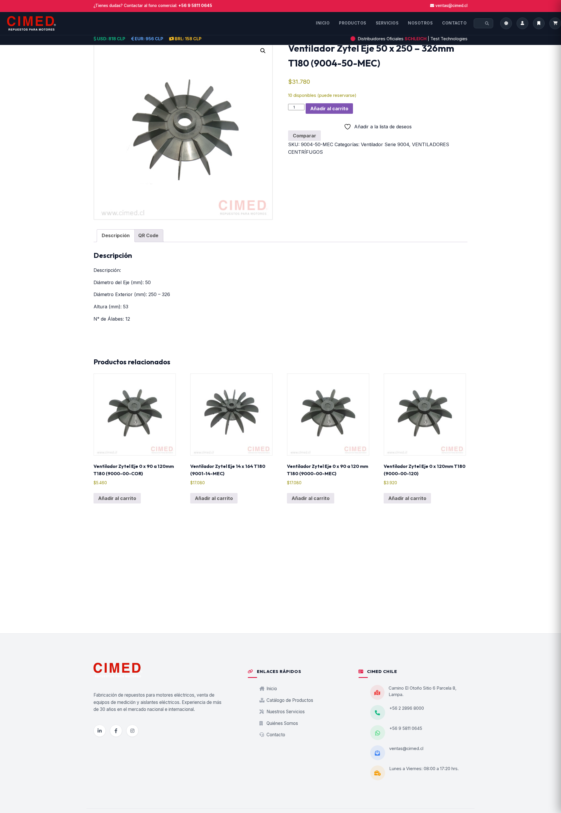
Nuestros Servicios (285, 711)
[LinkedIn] (100, 731)
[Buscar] (487, 23)
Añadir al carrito (329, 108)
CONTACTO (454, 23)
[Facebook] (116, 731)
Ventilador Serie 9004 (385, 144)
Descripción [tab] (116, 235)
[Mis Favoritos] (539, 23)
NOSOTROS (420, 23)
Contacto (275, 734)
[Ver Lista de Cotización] (555, 23)
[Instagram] (132, 731)
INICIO (323, 23)
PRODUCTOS (352, 23)
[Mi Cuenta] (522, 23)
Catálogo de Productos (289, 700)
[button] (263, 51)
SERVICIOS (387, 23)
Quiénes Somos (281, 723)
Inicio (271, 688)
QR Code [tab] (148, 235)
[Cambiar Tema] (506, 23)
